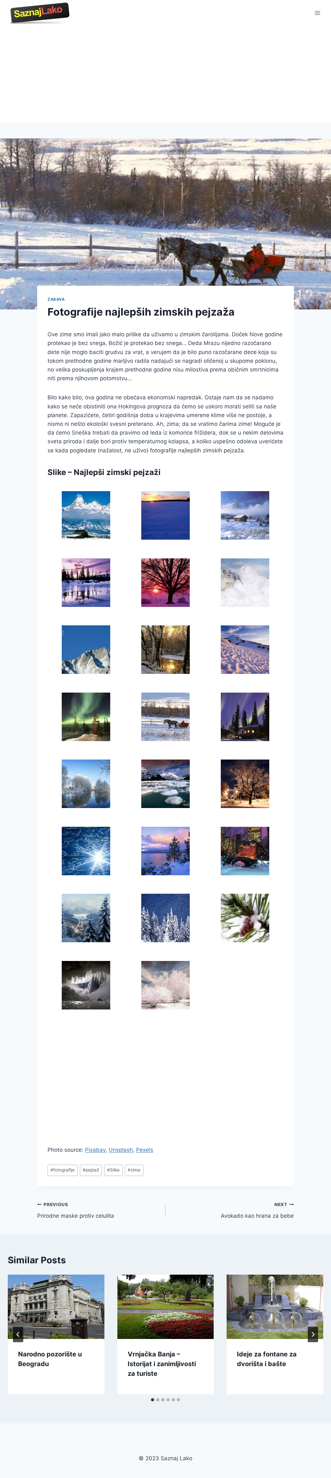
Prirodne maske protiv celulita (75, 1210)
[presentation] (56, 1307)
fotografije (62, 1169)
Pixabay (95, 1150)
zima (134, 1169)
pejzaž (91, 1169)
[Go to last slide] (18, 1334)
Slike (113, 1169)
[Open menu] (317, 13)
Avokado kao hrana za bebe (257, 1210)
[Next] (313, 1334)
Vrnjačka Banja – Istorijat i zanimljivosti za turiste (162, 1363)
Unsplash (121, 1150)
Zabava (56, 299)
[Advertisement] (165, 74)
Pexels (144, 1150)
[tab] (152, 1399)
